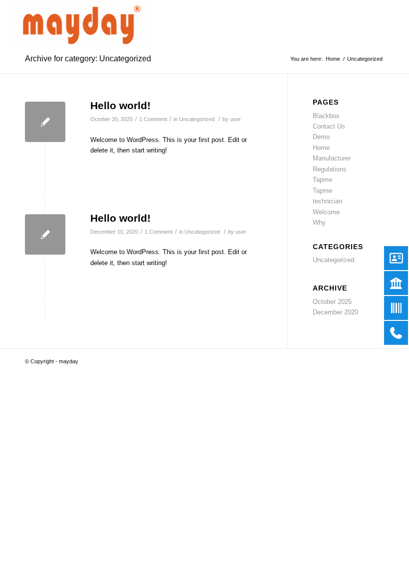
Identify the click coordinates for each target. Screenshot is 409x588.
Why (319, 222)
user (235, 119)
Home (321, 147)
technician (327, 201)
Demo (321, 137)
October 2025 (332, 301)
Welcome (326, 212)
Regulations (330, 169)
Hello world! (120, 105)
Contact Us (329, 126)
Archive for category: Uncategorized (88, 58)
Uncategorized (196, 119)
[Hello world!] (45, 122)
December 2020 (335, 312)
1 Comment (153, 119)
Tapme (322, 179)
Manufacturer (332, 158)
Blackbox (326, 116)
